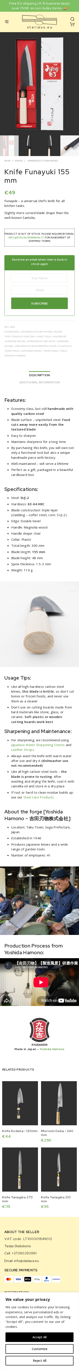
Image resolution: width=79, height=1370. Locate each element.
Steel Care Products (38, 797)
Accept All (39, 1337)
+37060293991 (24, 1253)
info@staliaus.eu (26, 1261)
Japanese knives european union (35, 346)
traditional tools (55, 350)
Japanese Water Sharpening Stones (38, 745)
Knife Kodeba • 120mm (20, 1131)
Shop (7, 160)
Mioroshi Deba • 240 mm (57, 1133)
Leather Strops (22, 749)
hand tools (43, 336)
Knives (19, 160)
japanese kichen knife (41, 341)
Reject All (39, 1360)
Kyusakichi (64, 346)
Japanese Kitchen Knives (42, 160)
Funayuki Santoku (23, 336)
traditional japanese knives (23, 350)
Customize (39, 1349)
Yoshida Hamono (14, 355)
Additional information (39, 382)
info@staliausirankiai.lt (26, 237)
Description (39, 375)
